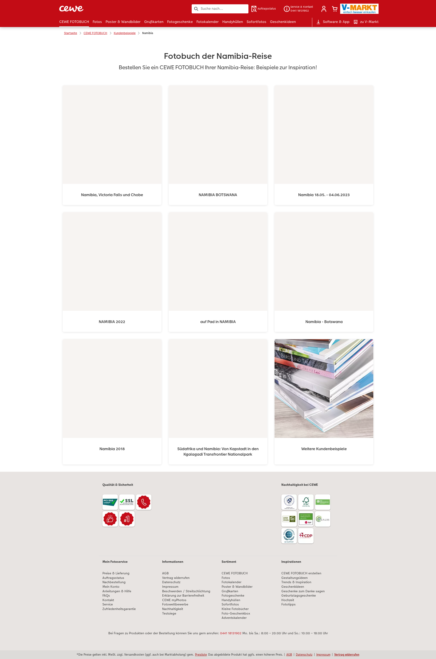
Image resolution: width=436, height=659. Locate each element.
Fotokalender (231, 582)
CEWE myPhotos (174, 600)
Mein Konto (110, 587)
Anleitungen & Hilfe (116, 591)
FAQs (106, 595)
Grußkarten (230, 591)
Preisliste (201, 654)
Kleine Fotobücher (235, 609)
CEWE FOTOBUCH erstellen (301, 573)
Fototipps (288, 604)
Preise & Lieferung (115, 573)
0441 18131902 (230, 633)
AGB (165, 573)
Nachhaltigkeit (172, 609)
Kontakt (108, 600)
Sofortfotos (230, 604)
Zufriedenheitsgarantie (119, 609)
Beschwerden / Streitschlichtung (186, 591)
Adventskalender (234, 618)
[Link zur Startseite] (103, 9)
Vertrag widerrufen (176, 578)
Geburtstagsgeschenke (298, 595)
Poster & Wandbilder (237, 587)
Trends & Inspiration (296, 582)
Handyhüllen (231, 600)
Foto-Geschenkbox (236, 613)
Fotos (226, 578)
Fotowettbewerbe (175, 604)
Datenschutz (171, 582)
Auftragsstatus (113, 578)
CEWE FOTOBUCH (235, 573)
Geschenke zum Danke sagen (303, 591)
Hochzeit (287, 600)
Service (107, 604)
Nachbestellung (114, 582)
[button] (323, 9)
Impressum (170, 587)
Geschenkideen (292, 587)
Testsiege (169, 613)
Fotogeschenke (233, 595)
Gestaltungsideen (294, 578)
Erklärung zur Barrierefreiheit (183, 595)
